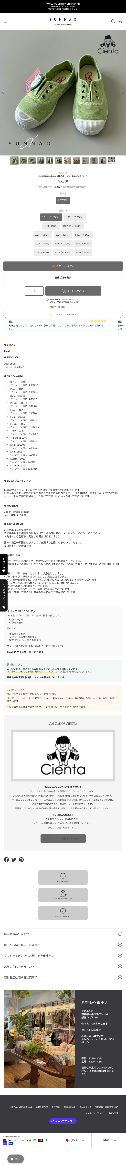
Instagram (100, 1070)
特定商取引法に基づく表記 (107, 1106)
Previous (3, 92)
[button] (5, 21)
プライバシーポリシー (95, 1112)
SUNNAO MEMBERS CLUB (21, 1106)
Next (122, 92)
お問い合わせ (42, 1106)
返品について (85, 1106)
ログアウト (114, 1112)
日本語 (105, 1140)
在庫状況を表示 (63, 277)
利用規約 (56, 1106)
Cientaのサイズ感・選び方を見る (25, 652)
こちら (104, 1023)
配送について (70, 1106)
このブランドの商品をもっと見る (63, 838)
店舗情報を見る (57, 306)
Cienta (7, 351)
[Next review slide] (120, 325)
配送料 (57, 187)
